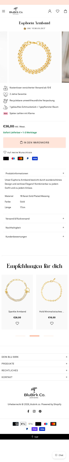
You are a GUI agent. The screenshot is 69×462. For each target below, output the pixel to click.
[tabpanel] (17, 304)
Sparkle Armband (17, 311)
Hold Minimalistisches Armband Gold (51, 311)
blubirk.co (16, 11)
